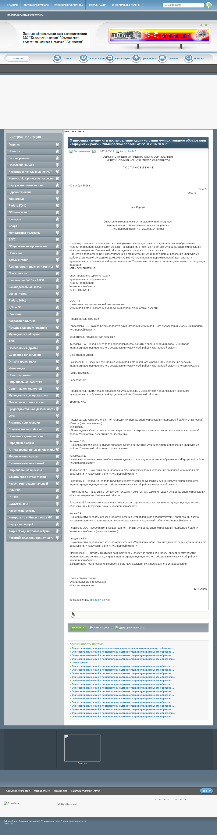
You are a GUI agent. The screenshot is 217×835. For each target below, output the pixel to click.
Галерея (82, 763)
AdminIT (132, 151)
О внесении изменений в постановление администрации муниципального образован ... (123, 659)
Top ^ (206, 791)
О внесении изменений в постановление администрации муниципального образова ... (123, 651)
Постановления (82, 151)
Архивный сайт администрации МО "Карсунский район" (55, 39)
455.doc (94, 599)
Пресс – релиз (80, 662)
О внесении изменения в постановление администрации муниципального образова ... (123, 648)
